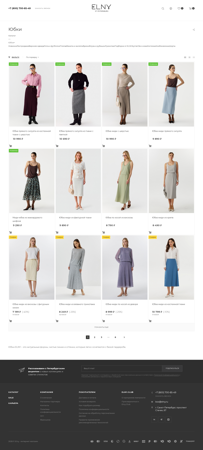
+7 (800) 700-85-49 (19, 8)
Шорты (172, 46)
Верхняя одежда (36, 46)
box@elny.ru (161, 401)
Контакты (44, 405)
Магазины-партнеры (50, 401)
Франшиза (45, 420)
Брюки (86, 46)
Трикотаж (110, 46)
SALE (11, 398)
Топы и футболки (52, 46)
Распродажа (23, 46)
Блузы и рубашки (97, 46)
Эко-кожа (142, 46)
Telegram (161, 420)
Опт (42, 416)
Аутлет (135, 46)
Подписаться (172, 368)
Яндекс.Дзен (168, 420)
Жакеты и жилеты (74, 46)
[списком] (189, 57)
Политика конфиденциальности (94, 409)
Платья (63, 46)
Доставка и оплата (87, 398)
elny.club (127, 392)
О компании (46, 398)
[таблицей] (194, 57)
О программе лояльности (133, 398)
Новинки (12, 46)
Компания (46, 392)
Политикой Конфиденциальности (166, 375)
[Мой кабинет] (171, 9)
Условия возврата (87, 401)
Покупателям (87, 392)
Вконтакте (154, 420)
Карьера (13, 403)
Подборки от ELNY (123, 46)
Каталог (13, 392)
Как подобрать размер (89, 405)
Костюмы (151, 46)
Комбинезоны (162, 46)
